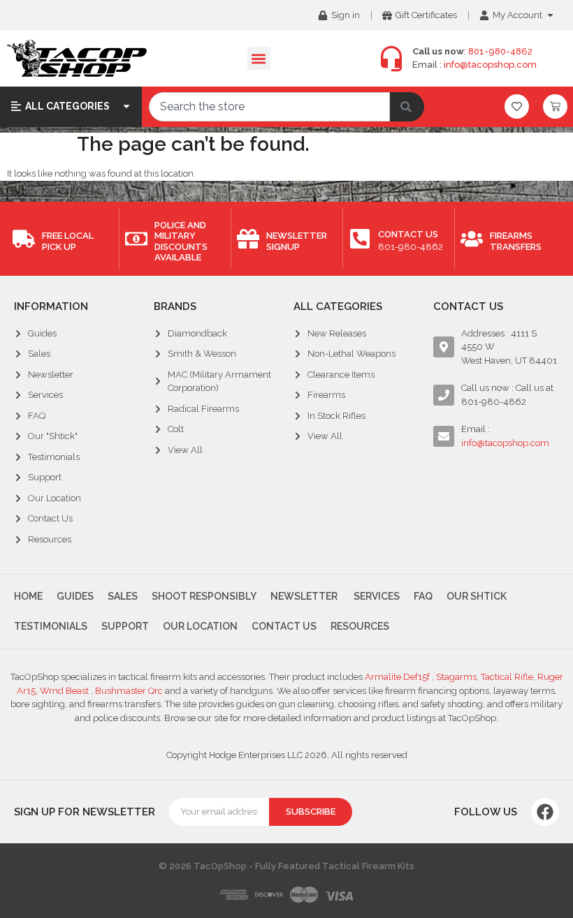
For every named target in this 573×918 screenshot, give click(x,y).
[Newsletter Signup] (248, 239)
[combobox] (269, 106)
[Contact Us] (360, 239)
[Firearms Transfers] (471, 239)
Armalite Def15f (398, 677)
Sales (123, 596)
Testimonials (50, 626)
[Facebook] (545, 812)
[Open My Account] (550, 15)
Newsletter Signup (296, 241)
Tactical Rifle (507, 677)
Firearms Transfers (516, 241)
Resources (360, 626)
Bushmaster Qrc (128, 691)
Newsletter (304, 596)
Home (28, 596)
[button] (258, 58)
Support (125, 626)
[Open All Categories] (126, 106)
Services (375, 596)
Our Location (200, 626)
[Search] (407, 106)
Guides (75, 596)
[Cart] (555, 106)
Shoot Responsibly (204, 596)
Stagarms (456, 677)
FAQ (423, 596)
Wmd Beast (65, 691)
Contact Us (408, 234)
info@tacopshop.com (490, 64)
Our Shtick (477, 596)
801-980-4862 (500, 51)
